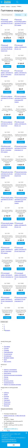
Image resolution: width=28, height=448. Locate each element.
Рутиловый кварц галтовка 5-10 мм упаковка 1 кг (7, 287)
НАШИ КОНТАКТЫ (7, 409)
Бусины (6, 405)
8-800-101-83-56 (9, 415)
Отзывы (6, 350)
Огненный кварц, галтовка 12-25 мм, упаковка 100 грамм (7, 85)
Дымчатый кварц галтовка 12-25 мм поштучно (7, 237)
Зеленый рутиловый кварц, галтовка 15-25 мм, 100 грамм (20, 34)
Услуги (6, 379)
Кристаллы (7, 373)
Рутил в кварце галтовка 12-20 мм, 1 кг (7, 110)
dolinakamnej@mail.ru (11, 428)
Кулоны (6, 396)
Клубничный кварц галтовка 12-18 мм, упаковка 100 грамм (7, 160)
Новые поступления (10, 371)
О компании (8, 354)
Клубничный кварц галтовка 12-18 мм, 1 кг (21, 136)
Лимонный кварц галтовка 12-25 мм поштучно (20, 261)
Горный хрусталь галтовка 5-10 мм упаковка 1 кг (21, 311)
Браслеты (7, 404)
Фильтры (18, 15)
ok (14, 445)
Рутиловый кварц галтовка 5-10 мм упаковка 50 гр (7, 311)
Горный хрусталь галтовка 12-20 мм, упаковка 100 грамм (7, 186)
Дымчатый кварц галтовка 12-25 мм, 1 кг (7, 211)
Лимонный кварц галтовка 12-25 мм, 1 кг (20, 237)
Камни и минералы (10, 369)
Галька (6, 398)
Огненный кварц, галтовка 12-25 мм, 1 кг (20, 59)
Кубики (6, 392)
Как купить (7, 361)
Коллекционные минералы (13, 375)
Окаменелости (9, 382)
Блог (5, 359)
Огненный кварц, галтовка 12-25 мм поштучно (20, 85)
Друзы (6, 377)
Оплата (6, 348)
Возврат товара (9, 358)
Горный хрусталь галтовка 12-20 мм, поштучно (21, 186)
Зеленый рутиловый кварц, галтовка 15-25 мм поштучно (7, 59)
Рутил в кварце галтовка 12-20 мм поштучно (7, 136)
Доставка (7, 346)
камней (7, 2)
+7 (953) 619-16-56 (20, 415)
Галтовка (7, 400)
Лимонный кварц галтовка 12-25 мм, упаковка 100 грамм (7, 262)
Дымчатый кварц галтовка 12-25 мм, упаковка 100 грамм (20, 212)
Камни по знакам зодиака (12, 384)
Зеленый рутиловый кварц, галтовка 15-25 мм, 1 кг (7, 34)
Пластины (7, 402)
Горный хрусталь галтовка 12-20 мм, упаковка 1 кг (21, 160)
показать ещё (4, 321)
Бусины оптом (8, 381)
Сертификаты (8, 352)
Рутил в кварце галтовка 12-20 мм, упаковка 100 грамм (21, 110)
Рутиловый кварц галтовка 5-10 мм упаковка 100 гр (20, 287)
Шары (6, 394)
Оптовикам (7, 356)
